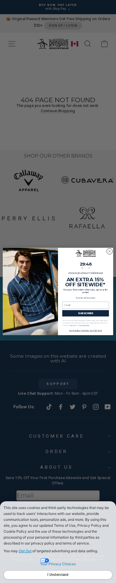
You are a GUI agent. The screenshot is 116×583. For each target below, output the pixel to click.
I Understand (58, 575)
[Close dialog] (109, 251)
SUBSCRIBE (85, 313)
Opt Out (25, 551)
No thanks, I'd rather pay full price (85, 330)
